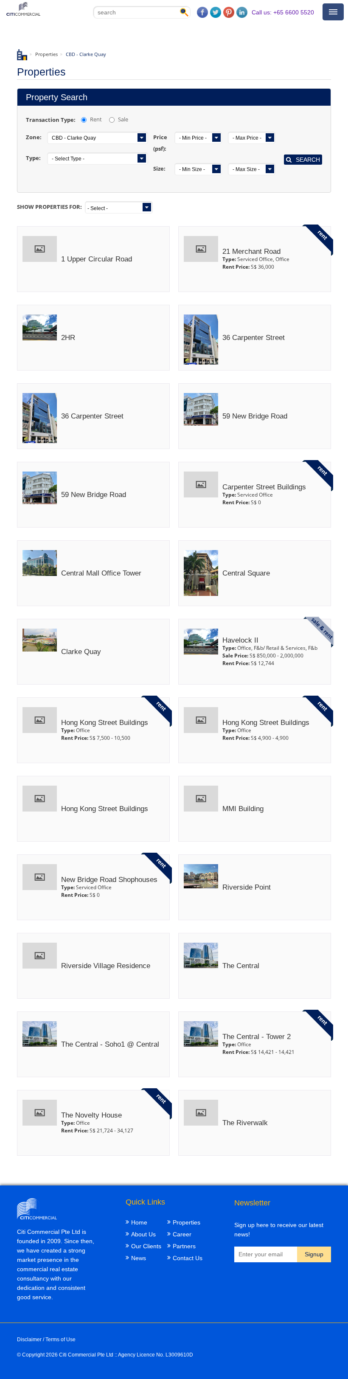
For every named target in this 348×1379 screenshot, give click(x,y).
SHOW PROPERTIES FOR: (49, 207)
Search (308, 159)
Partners (184, 1246)
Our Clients (146, 1246)
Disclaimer (29, 1339)
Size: (159, 168)
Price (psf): (160, 142)
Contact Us (187, 1258)
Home (139, 1222)
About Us (143, 1234)
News (138, 1258)
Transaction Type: (51, 120)
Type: (33, 158)
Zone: (34, 137)
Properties (46, 54)
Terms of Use (60, 1339)
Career (182, 1234)
